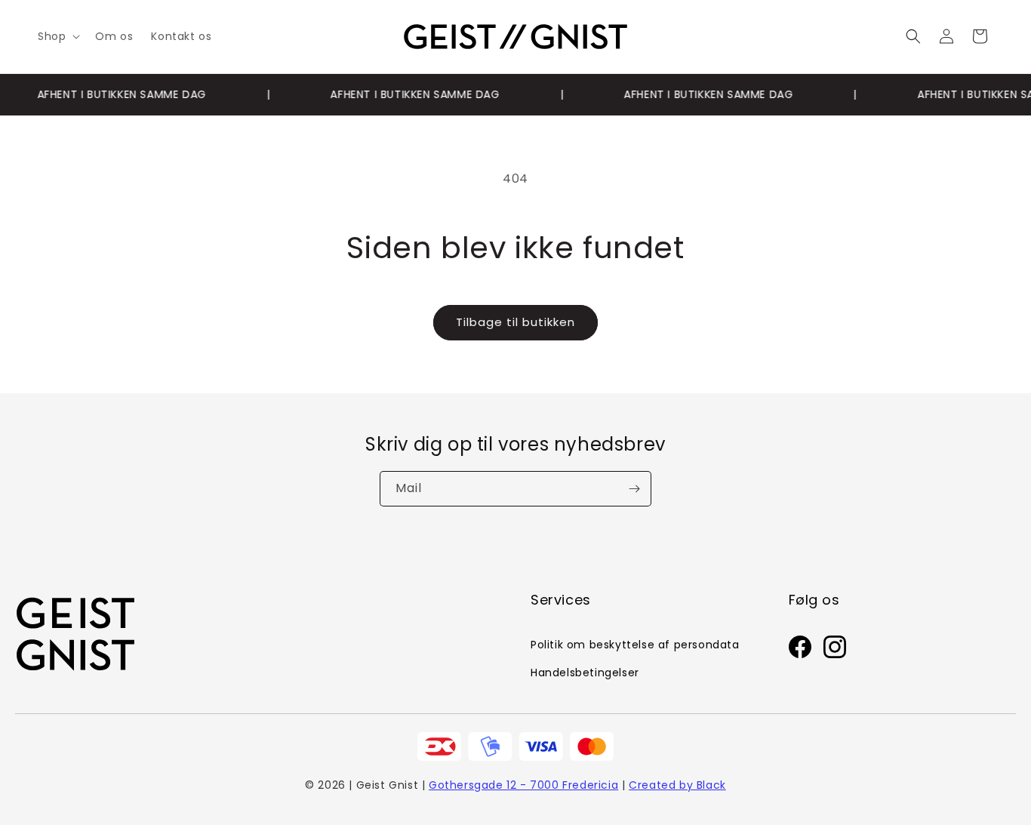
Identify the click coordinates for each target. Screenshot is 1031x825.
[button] (57, 36)
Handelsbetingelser (585, 672)
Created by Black (677, 785)
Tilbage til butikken (515, 322)
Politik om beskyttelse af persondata (635, 644)
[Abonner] (634, 488)
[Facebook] (800, 651)
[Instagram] (834, 651)
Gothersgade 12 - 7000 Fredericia (523, 785)
